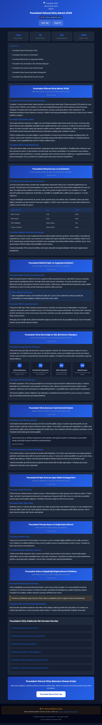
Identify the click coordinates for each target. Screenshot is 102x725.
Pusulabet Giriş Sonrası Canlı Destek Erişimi (27, 68)
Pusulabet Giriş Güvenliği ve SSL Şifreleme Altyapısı (30, 63)
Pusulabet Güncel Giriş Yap (51, 694)
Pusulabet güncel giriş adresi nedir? (24, 628)
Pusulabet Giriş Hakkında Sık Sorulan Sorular (28, 77)
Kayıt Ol (57, 23)
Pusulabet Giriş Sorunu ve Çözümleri (25, 55)
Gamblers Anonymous (71, 711)
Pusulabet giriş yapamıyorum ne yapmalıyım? (28, 636)
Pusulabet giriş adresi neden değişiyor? (26, 652)
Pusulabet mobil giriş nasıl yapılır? (24, 644)
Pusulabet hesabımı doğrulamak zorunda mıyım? (29, 660)
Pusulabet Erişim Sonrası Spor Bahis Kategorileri (29, 72)
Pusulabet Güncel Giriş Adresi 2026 (24, 50)
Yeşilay (61, 711)
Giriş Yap (45, 23)
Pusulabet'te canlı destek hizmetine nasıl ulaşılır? (29, 668)
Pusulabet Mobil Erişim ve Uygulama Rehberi (28, 59)
